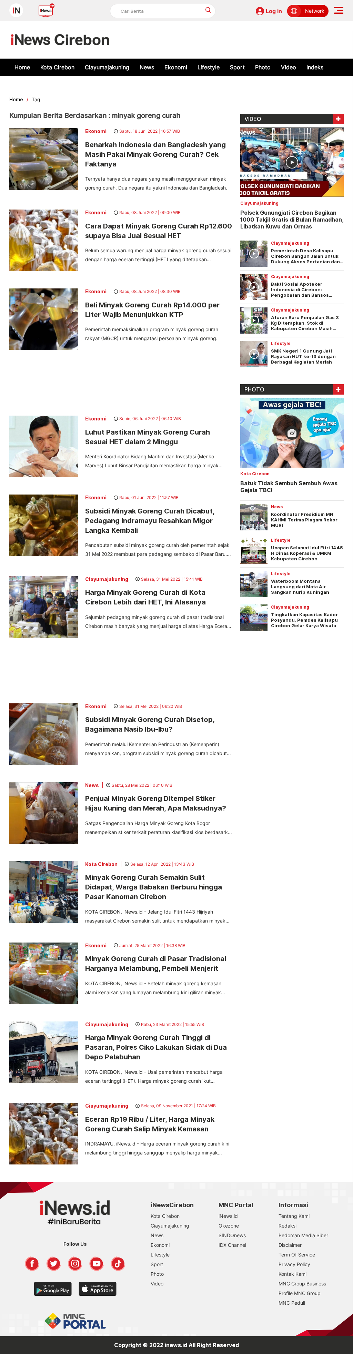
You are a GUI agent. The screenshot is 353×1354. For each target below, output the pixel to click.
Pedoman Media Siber (303, 1235)
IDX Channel (232, 1245)
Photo (263, 67)
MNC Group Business (302, 1283)
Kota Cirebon (57, 67)
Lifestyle (209, 67)
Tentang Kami (294, 1216)
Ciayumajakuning (107, 67)
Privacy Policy (294, 1264)
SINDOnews (232, 1235)
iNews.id (228, 1216)
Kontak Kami (292, 1274)
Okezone (229, 1226)
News (147, 67)
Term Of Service (297, 1255)
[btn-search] (208, 10)
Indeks (314, 67)
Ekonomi (175, 67)
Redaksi (287, 1226)
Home (22, 67)
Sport (237, 67)
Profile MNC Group (300, 1293)
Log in (274, 11)
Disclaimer (290, 1245)
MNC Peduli (292, 1303)
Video (288, 67)
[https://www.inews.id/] (60, 39)
